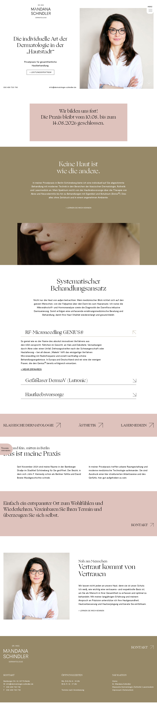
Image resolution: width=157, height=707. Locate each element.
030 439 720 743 (10, 87)
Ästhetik (137, 687)
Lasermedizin (148, 687)
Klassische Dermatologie (122, 687)
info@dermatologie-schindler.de (62, 87)
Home (114, 681)
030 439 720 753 (13, 690)
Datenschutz (128, 690)
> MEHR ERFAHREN (31, 369)
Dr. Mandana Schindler (121, 684)
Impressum (116, 690)
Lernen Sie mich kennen (79, 208)
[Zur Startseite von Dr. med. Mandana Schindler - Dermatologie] (40, 11)
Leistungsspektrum (41, 72)
